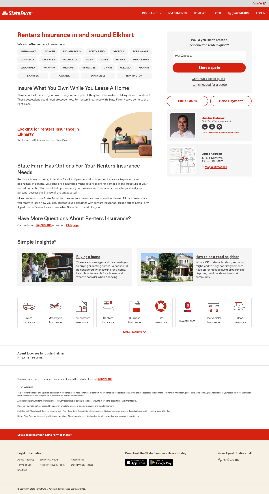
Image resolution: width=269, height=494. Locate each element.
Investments (177, 13)
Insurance (150, 13)
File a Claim (187, 101)
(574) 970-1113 (240, 13)
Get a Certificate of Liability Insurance (220, 132)
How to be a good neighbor (217, 257)
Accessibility (77, 459)
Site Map (22, 470)
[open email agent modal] (212, 127)
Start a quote (209, 68)
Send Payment (231, 101)
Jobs (217, 13)
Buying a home (88, 257)
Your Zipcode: (183, 55)
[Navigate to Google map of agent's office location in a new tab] (219, 127)
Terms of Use (24, 465)
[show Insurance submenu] (159, 13)
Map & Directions (216, 167)
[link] (17, 13)
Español (257, 3)
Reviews (200, 13)
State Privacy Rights (82, 465)
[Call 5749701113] (205, 127)
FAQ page (72, 225)
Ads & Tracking (25, 459)
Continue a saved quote (208, 78)
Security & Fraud (49, 459)
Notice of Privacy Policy (52, 465)
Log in (260, 13)
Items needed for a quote (209, 84)
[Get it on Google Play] (161, 462)
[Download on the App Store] (136, 462)
